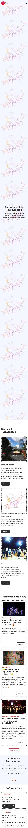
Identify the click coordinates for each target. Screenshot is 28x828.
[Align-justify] (26, 3)
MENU (23, 3)
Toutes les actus (14, 750)
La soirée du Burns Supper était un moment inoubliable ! (13, 720)
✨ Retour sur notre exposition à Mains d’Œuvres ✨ (10, 671)
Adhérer (14, 780)
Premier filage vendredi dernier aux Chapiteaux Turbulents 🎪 (12, 622)
